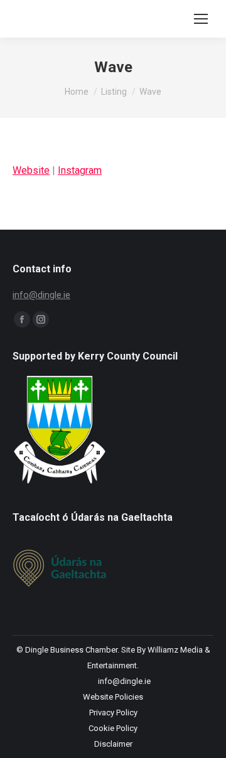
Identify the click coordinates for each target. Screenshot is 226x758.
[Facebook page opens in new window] (22, 319)
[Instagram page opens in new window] (41, 319)
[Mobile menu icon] (200, 18)
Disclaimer (113, 744)
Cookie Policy (113, 728)
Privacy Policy (113, 712)
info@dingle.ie (41, 295)
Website (31, 170)
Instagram (80, 170)
